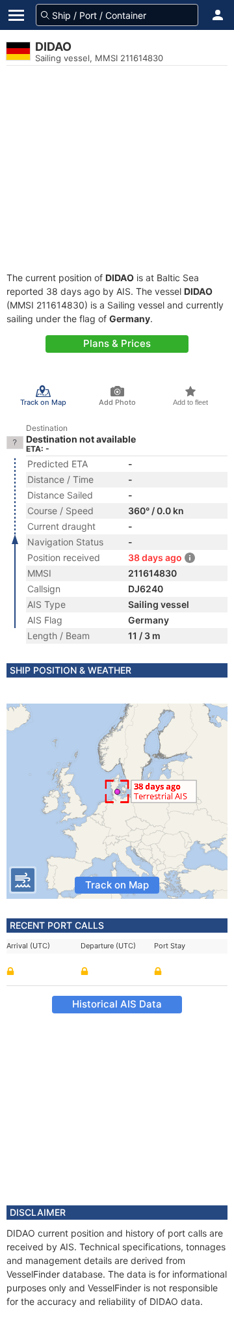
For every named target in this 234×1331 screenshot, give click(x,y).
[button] (218, 15)
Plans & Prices (117, 343)
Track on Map (117, 885)
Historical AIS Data (117, 1004)
